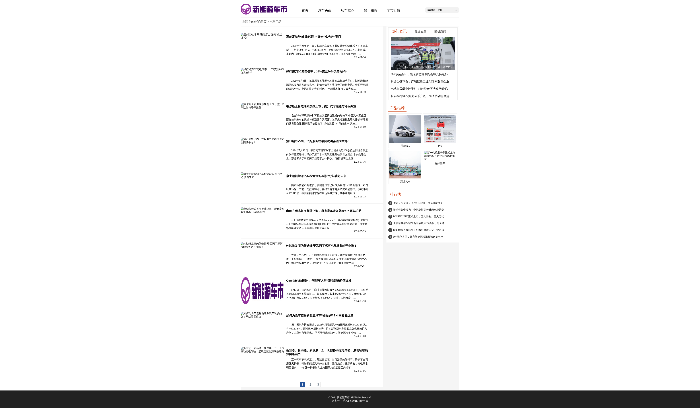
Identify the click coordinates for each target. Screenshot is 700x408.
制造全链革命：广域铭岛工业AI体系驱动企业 (420, 81)
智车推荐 (347, 10)
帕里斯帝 (440, 163)
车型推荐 (397, 108)
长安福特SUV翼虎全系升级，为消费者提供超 (420, 96)
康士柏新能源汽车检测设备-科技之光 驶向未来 (316, 176)
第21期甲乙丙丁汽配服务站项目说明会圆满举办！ (318, 141)
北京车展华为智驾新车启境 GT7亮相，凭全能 (418, 223)
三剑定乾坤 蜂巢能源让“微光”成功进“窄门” (314, 36)
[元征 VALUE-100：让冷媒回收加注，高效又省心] (440, 142)
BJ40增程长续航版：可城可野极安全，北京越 (418, 230)
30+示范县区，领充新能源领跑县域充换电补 (419, 74)
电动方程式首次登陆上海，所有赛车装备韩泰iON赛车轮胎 (323, 210)
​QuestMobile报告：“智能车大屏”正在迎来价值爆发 (318, 280)
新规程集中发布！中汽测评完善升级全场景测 (418, 209)
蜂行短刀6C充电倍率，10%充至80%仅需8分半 (316, 71)
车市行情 (393, 10)
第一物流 (370, 10)
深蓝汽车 (405, 181)
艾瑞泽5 (405, 146)
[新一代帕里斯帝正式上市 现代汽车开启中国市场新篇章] (440, 159)
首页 (305, 10)
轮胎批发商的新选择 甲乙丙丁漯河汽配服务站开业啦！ (321, 245)
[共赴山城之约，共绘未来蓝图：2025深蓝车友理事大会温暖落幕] (405, 178)
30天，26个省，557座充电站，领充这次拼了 (418, 203)
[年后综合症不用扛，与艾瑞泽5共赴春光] (405, 142)
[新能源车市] (264, 13)
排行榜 (395, 194)
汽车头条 (324, 10)
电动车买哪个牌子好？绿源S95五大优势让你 (419, 88)
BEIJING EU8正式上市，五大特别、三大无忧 (418, 216)
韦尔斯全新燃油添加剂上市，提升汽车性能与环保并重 (321, 106)
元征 (440, 146)
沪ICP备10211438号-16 (355, 400)
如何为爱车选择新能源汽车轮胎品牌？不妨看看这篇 (319, 315)
